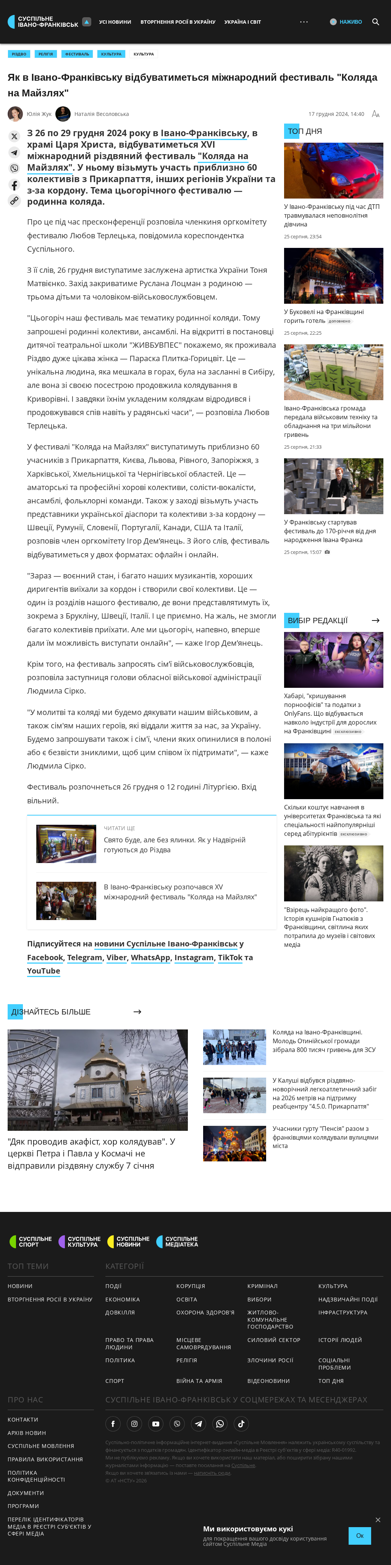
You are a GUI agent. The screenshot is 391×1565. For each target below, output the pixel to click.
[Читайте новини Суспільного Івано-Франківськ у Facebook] (113, 1423)
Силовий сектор (274, 1340)
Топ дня (331, 1380)
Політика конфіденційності (36, 1476)
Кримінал (262, 1286)
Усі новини (115, 21)
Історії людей (340, 1340)
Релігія (186, 1360)
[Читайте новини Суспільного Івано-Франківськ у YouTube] (155, 1423)
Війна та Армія (199, 1380)
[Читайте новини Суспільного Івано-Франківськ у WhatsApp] (220, 1423)
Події (113, 1286)
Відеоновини (268, 1380)
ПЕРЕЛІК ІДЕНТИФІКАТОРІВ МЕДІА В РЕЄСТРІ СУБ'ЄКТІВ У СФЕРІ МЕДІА (50, 1526)
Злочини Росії (270, 1360)
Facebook (45, 957)
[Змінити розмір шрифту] (376, 114)
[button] (14, 136)
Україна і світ (243, 21)
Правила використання (45, 1459)
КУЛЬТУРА (111, 54)
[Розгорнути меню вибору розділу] (86, 21)
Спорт (114, 1380)
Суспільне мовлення (41, 1445)
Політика (120, 1360)
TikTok (230, 957)
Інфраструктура (343, 1312)
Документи (26, 1493)
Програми (23, 1506)
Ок (360, 1535)
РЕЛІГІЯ (46, 54)
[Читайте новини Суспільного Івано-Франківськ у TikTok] (241, 1423)
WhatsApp (150, 957)
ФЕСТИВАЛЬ (77, 54)
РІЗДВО (19, 54)
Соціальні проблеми (334, 1364)
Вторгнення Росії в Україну (178, 21)
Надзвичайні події (348, 1299)
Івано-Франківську (204, 133)
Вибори (259, 1299)
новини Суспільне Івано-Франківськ (166, 943)
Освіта (186, 1299)
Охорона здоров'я (205, 1312)
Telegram (84, 957)
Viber (117, 957)
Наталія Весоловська (101, 113)
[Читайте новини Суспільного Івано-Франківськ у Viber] (177, 1423)
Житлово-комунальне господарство (270, 1319)
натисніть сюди (212, 1472)
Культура (144, 54)
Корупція (190, 1286)
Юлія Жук (39, 113)
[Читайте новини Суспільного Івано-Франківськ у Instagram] (134, 1423)
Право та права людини (129, 1343)
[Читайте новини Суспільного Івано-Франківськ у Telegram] (198, 1423)
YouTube (43, 971)
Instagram (194, 957)
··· (304, 21)
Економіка (122, 1299)
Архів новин (27, 1432)
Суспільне (243, 1465)
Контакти (23, 1419)
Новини (20, 1286)
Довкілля (120, 1312)
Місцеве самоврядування (203, 1343)
